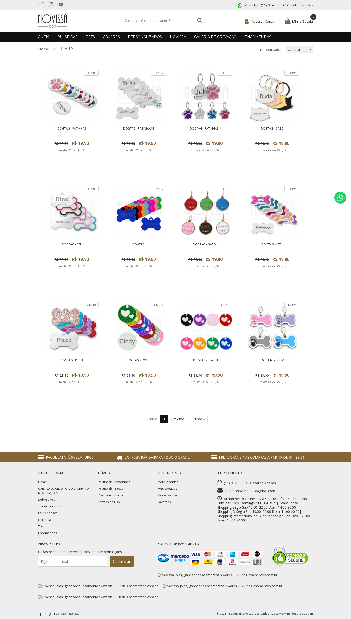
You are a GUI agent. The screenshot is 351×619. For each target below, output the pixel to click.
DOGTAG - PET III (71, 360)
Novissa (178, 37)
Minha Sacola (302, 21)
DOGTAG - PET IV (272, 360)
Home (43, 49)
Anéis (43, 37)
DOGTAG (138, 244)
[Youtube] (60, 4)
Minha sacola (167, 495)
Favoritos (164, 502)
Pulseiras (67, 37)
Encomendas (258, 37)
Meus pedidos (168, 482)
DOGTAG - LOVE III (205, 360)
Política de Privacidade (114, 482)
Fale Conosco (48, 513)
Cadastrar (122, 561)
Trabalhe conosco (51, 506)
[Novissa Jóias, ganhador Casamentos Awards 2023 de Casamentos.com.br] (217, 575)
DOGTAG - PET (71, 244)
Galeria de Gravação (215, 37)
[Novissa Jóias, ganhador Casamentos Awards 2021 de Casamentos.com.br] (222, 586)
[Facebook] (41, 4)
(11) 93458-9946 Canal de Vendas (287, 5)
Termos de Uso (109, 502)
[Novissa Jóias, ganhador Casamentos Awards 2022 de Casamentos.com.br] (98, 586)
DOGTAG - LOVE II (138, 360)
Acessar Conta (263, 21)
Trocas (43, 526)
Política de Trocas (110, 488)
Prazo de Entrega (110, 495)
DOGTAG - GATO (272, 128)
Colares (111, 37)
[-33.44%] (72, 121)
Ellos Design (305, 614)
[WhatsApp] (340, 198)
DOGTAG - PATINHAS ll (138, 128)
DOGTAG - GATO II (205, 244)
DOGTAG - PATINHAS (72, 128)
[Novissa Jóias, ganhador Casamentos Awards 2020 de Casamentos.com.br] (98, 597)
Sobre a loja (47, 499)
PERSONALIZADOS (145, 37)
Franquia (44, 519)
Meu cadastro (168, 488)
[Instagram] (51, 4)
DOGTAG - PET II (272, 244)
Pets (90, 37)
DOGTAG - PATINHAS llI (205, 128)
